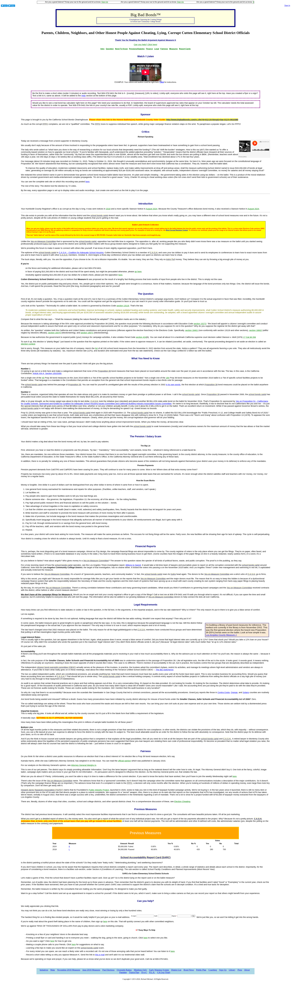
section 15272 (200, 324)
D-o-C (144, 972)
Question (110, 49)
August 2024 (151, 209)
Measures (173, 49)
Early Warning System (159, 970)
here (87, 181)
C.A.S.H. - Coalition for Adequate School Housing (81, 252)
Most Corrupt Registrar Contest (177, 230)
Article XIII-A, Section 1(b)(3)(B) (47, 373)
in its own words (173, 384)
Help (83, 96)
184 (167, 378)
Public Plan (201, 970)
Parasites (123, 972)
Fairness (164, 49)
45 (43, 378)
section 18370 (54, 333)
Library (232, 970)
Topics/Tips (134, 972)
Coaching (212, 970)
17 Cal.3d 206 (249, 337)
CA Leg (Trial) (163, 972)
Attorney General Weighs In (83, 765)
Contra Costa (224, 692)
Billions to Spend (133, 565)
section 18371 (87, 333)
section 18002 (255, 330)
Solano (246, 692)
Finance (149, 49)
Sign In (287, 5)
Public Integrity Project (99, 790)
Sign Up (73, 2)
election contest (28, 344)
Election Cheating (182, 801)
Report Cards (185, 49)
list (96, 348)
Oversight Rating (124, 970)
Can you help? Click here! (145, 44)
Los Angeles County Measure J (221, 635)
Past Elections (108, 970)
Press (240, 970)
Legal (156, 49)
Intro (102, 49)
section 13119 (123, 306)
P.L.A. (152, 972)
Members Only (140, 970)
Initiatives (44, 970)
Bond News (189, 970)
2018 (108, 209)
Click (162, 82)
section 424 (141, 337)
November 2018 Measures (68, 970)
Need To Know (121, 49)
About (247, 970)
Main (52, 970)
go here (138, 271)
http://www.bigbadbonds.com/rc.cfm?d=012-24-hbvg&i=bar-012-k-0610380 (202, 119)
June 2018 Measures (91, 970)
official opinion (124, 761)
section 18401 (191, 330)
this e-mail (100, 955)
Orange (234, 692)
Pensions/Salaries (137, 49)
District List (176, 970)
